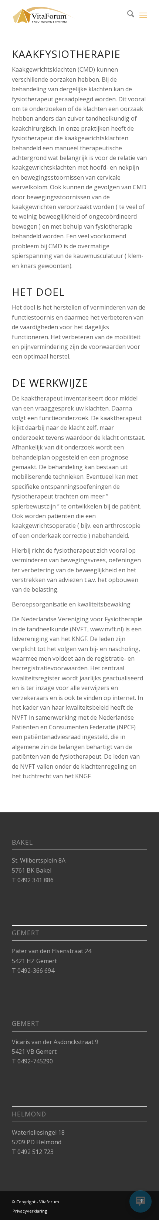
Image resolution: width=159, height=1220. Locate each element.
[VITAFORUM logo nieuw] (66, 15)
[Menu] (143, 15)
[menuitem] (127, 15)
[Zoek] (127, 15)
